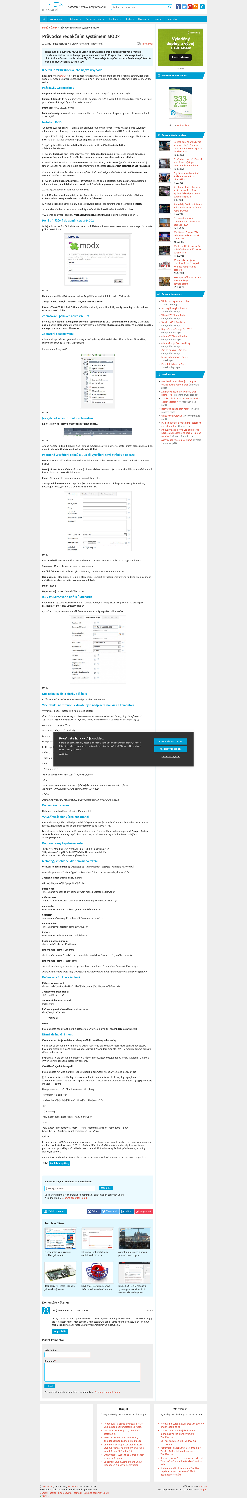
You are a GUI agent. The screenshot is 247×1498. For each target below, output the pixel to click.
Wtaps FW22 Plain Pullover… (175, 315)
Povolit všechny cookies (170, 741)
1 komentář (147, 43)
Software (74, 19)
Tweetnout (111, 1211)
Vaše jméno (50, 1350)
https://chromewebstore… (174, 357)
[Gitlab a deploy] (180, 65)
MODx (63, 75)
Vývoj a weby (56, 19)
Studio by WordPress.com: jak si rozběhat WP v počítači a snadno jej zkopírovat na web (182, 1461)
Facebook (178, 6)
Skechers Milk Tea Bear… (174, 322)
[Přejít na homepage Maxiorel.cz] (52, 10)
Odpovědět (60, 1331)
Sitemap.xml (65, 1493)
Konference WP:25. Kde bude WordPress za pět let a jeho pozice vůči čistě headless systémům (181, 1471)
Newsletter (172, 19)
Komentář (49, 1361)
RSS (195, 6)
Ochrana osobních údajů (74, 1198)
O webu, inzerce (48, 1493)
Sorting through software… (175, 308)
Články (54, 27)
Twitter (184, 6)
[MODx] (97, 260)
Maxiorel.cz (73, 1486)
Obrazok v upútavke (171, 415)
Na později (145, 1211)
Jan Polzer (48, 1486)
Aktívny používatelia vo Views (176, 440)
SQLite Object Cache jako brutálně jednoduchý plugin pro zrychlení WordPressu (178, 1433)
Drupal (123, 1409)
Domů (44, 19)
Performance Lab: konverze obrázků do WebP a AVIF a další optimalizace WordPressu (181, 1451)
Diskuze (130, 19)
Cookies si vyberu (171, 757)
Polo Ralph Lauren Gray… (174, 364)
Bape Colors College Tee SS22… (177, 329)
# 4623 (150, 1310)
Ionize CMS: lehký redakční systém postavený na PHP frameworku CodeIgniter (132, 1289)
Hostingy (158, 19)
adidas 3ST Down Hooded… (175, 336)
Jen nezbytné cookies (171, 749)
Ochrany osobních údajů (107, 1392)
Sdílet (95, 1211)
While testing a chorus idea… (176, 301)
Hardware (113, 19)
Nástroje (142, 19)
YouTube (190, 6)
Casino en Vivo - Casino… (174, 350)
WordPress (180, 1409)
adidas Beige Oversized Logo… (177, 343)
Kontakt (78, 1493)
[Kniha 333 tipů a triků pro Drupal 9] (180, 103)
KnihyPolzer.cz (184, 125)
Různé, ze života (93, 19)
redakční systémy (60, 1163)
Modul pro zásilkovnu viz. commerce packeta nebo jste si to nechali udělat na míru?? (181, 433)
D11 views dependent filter (175, 409)
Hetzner (203, 1486)
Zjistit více (63, 754)
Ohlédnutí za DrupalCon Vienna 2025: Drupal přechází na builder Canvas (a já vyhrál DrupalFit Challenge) (124, 1447)
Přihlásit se (202, 6)
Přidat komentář (55, 1211)
